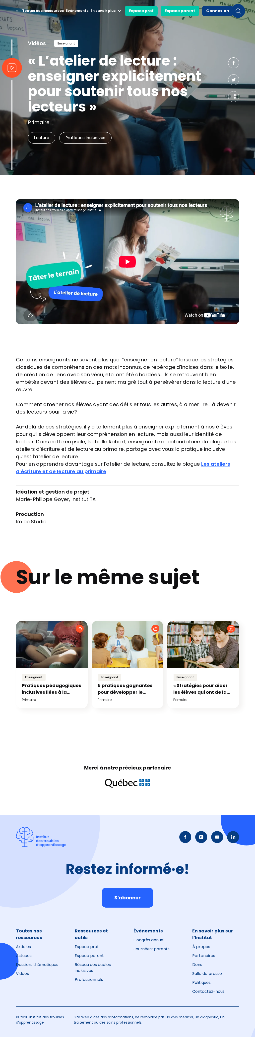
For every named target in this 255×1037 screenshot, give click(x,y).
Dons (197, 964)
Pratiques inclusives (85, 138)
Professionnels (89, 979)
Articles (23, 947)
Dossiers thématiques (37, 964)
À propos (201, 947)
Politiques (201, 982)
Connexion (217, 11)
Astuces (24, 956)
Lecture (41, 138)
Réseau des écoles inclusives (93, 967)
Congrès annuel (148, 940)
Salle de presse (207, 973)
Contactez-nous (208, 991)
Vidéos (22, 973)
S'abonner (127, 897)
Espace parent (180, 11)
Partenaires (203, 956)
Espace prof (141, 11)
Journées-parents (151, 949)
